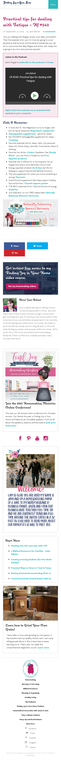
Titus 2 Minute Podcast (30, 715)
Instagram (32, 742)
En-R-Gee (37, 167)
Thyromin (20, 177)
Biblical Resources (30, 688)
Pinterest (32, 738)
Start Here (30, 723)
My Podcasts (30, 701)
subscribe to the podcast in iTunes (36, 62)
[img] (22, 96)
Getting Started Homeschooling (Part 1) (31, 573)
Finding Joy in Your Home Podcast (30, 706)
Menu (53, 4)
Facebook (32, 728)
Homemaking (30, 679)
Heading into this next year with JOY (29, 545)
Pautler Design (30, 755)
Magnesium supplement (42, 130)
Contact (32, 747)
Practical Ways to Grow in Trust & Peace (31, 567)
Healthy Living (30, 697)
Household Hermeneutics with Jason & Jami (30, 710)
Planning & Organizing (30, 693)
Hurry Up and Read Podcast (30, 719)
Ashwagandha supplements (22, 133)
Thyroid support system (36, 183)
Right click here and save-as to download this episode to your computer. (27, 111)
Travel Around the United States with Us (31, 578)
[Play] (35, 96)
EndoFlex (13, 189)
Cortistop (13, 139)
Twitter (32, 733)
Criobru (30, 152)
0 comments (49, 31)
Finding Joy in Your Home (26, 753)
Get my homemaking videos (22, 286)
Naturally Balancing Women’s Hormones (32, 194)
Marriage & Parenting (30, 684)
